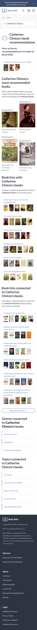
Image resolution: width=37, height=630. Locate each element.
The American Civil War (13, 483)
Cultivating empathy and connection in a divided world (18, 374)
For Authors (7, 580)
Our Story (6, 576)
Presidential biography (12, 450)
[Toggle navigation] (33, 10)
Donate (6, 597)
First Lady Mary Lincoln (13, 216)
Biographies (8, 442)
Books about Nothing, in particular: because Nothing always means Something (17, 392)
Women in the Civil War (13, 258)
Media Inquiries (9, 584)
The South (8, 475)
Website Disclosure (10, 624)
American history (10, 434)
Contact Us (7, 589)
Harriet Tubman (10, 499)
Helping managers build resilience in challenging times (17, 344)
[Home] (10, 10)
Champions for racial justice (14, 313)
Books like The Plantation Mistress (8, 167)
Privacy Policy (8, 616)
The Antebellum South (12, 507)
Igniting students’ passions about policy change (16, 328)
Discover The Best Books (12, 557)
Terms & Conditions (10, 620)
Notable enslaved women (13, 244)
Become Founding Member (13, 593)
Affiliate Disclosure (10, 611)
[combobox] (23, 10)
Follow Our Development (12, 562)
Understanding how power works (16, 360)
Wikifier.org (20, 529)
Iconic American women (13, 230)
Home (3, 17)
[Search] (23, 10)
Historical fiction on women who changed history (16, 201)
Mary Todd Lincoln (11, 491)
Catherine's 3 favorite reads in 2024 (17, 62)
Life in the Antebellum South (15, 271)
